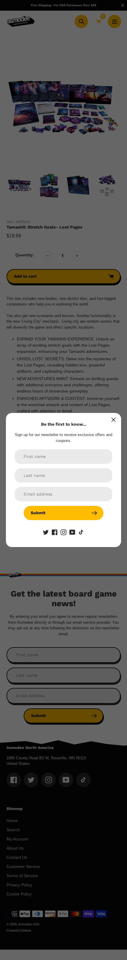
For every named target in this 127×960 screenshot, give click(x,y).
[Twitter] (46, 532)
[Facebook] (55, 532)
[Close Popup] (113, 419)
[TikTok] (81, 532)
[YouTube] (72, 532)
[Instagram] (63, 532)
